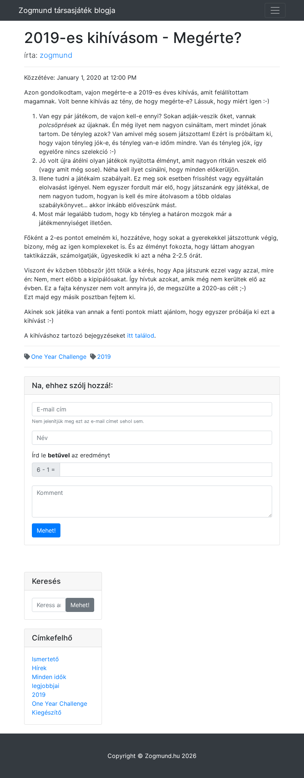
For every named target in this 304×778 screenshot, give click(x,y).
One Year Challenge (58, 356)
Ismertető (45, 659)
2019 (104, 356)
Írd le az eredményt (71, 455)
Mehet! (46, 530)
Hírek (39, 668)
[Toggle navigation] (275, 10)
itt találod (140, 335)
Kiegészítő (47, 712)
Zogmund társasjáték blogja (67, 10)
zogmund (56, 55)
